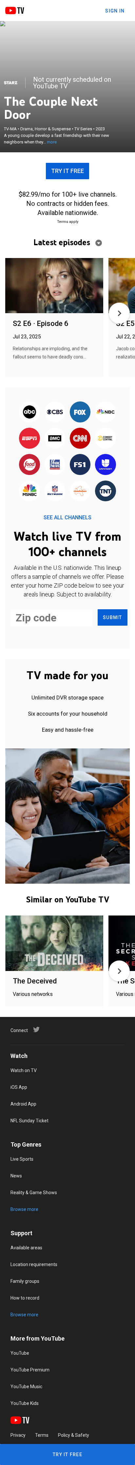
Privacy (18, 1435)
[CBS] (55, 412)
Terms (41, 1435)
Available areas (26, 1247)
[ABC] (29, 412)
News (16, 1175)
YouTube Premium (29, 1369)
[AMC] (55, 438)
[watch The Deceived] (54, 944)
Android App (23, 1104)
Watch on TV (23, 1070)
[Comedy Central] (105, 438)
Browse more (24, 1209)
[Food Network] (29, 465)
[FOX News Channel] (55, 465)
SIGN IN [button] (115, 10)
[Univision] (105, 465)
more (52, 142)
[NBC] (105, 412)
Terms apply (67, 222)
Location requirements (33, 1264)
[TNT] (105, 491)
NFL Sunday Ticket (29, 1120)
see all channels (67, 517)
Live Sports (21, 1159)
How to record (24, 1298)
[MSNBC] (29, 491)
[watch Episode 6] (54, 286)
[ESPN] (29, 438)
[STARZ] (11, 83)
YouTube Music (26, 1386)
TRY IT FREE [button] (67, 170)
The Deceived (35, 981)
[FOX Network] (80, 412)
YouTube (19, 1353)
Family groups (24, 1281)
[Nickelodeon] (80, 491)
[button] (119, 313)
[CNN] (80, 438)
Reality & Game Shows (33, 1192)
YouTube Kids (24, 1403)
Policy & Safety (73, 1435)
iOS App (18, 1087)
